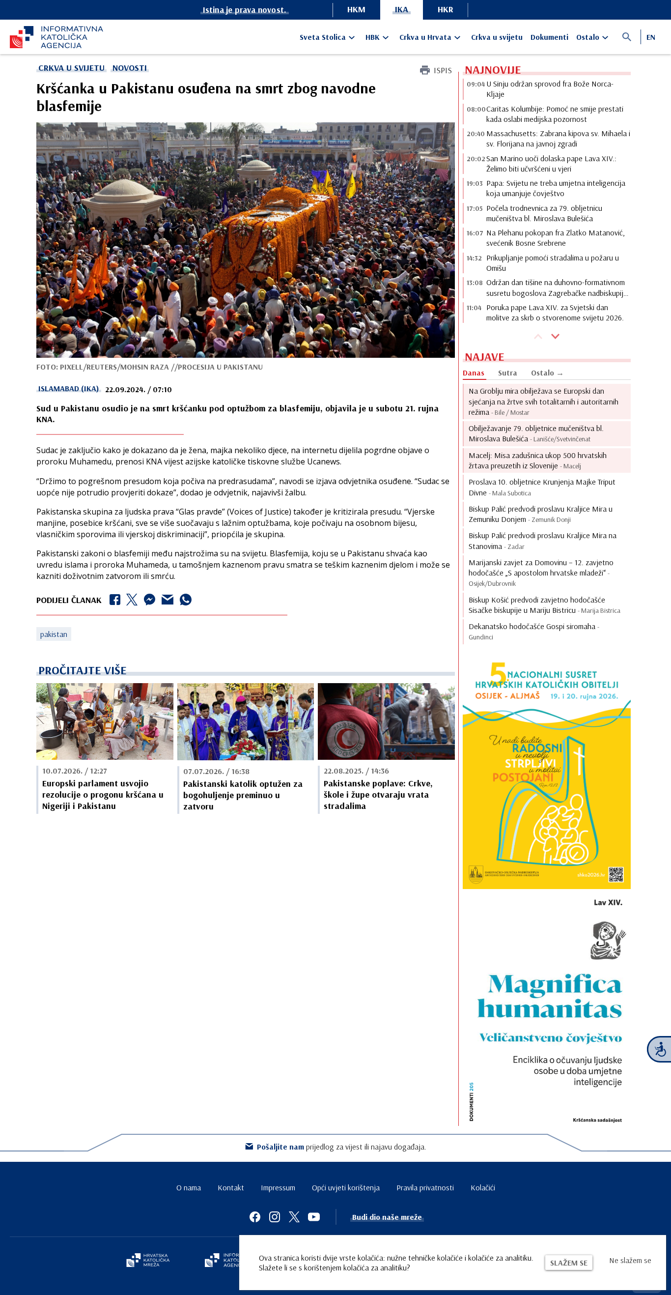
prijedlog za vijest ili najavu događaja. (341, 1146)
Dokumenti (549, 37)
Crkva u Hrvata (425, 37)
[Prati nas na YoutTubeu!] (314, 1217)
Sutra (507, 372)
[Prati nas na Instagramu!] (274, 1217)
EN (650, 37)
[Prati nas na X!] (294, 1217)
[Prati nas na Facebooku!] (255, 1217)
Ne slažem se (630, 1260)
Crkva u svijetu (497, 37)
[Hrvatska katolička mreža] (147, 1261)
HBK (372, 37)
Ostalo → (547, 372)
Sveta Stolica (323, 37)
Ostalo (587, 37)
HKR (445, 9)
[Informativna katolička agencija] (233, 1261)
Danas (473, 372)
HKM (356, 9)
